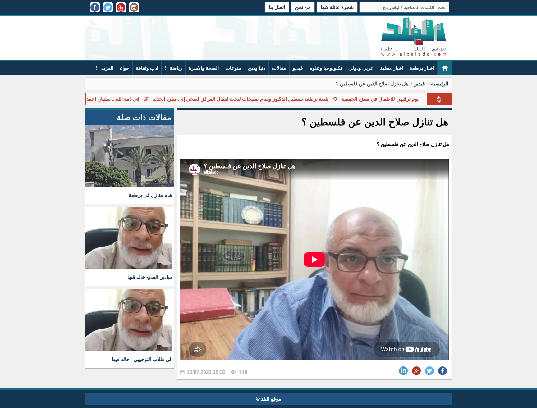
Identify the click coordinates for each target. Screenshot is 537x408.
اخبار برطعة (422, 68)
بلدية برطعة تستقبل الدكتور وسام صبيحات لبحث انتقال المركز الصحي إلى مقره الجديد (260, 99)
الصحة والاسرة (204, 68)
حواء (124, 68)
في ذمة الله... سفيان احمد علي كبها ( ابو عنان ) (111, 99)
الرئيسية (439, 83)
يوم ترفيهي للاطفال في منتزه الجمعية (399, 99)
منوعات (233, 68)
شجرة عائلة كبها (337, 7)
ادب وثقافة (147, 68)
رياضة (176, 68)
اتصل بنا (277, 7)
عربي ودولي (361, 68)
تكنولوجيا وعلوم (326, 68)
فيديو (298, 68)
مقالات (279, 68)
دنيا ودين (256, 68)
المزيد (106, 68)
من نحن (303, 7)
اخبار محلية (391, 68)
